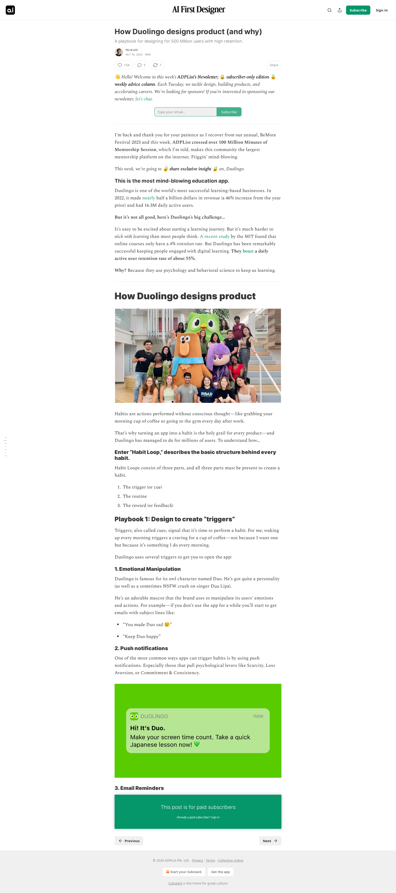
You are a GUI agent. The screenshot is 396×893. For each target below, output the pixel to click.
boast (248, 251)
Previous (132, 840)
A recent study (215, 236)
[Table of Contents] (5, 446)
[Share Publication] (339, 10)
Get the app (220, 872)
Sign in (382, 10)
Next (267, 840)
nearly (148, 198)
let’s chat (143, 99)
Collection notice (230, 860)
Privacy (197, 860)
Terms (210, 860)
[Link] (108, 180)
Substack (175, 883)
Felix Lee (132, 50)
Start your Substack (186, 872)
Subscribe (358, 10)
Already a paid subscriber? (198, 817)
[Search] (329, 10)
